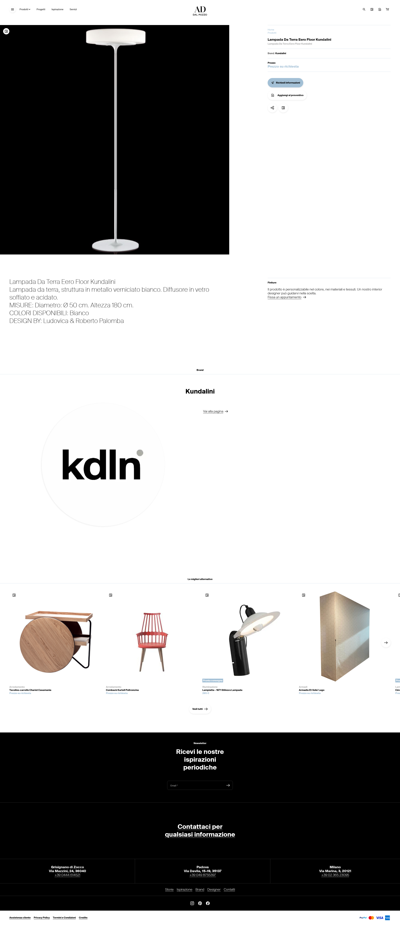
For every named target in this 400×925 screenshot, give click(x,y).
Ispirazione (57, 9)
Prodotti (24, 9)
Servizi (73, 9)
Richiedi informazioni (288, 82)
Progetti (41, 9)
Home (271, 29)
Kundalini (280, 53)
